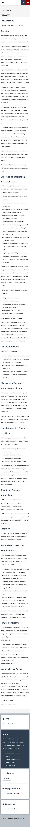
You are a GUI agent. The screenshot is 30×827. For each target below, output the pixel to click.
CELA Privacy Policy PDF (8, 705)
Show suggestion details (10, 793)
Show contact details (9, 809)
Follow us (6, 778)
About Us (8, 10)
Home (2, 10)
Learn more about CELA (12, 753)
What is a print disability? (12, 765)
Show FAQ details (8, 724)
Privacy (5, 15)
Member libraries (10, 762)
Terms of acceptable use (12, 759)
